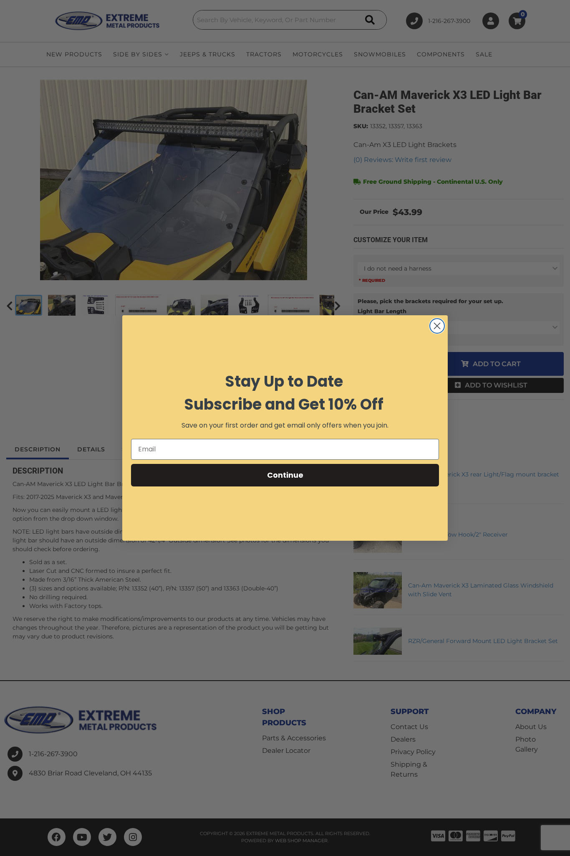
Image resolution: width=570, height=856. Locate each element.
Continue (285, 475)
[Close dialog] (437, 326)
